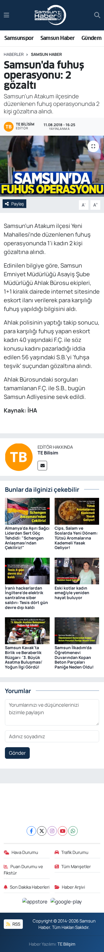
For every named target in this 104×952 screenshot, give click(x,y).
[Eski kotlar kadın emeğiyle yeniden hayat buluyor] (77, 570)
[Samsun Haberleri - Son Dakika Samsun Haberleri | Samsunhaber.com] (50, 15)
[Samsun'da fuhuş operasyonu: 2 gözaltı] (52, 166)
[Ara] (97, 15)
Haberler (14, 54)
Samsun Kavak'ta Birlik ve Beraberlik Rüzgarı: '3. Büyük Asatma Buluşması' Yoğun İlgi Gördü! (23, 657)
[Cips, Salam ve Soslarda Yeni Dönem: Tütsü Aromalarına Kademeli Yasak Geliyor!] (77, 510)
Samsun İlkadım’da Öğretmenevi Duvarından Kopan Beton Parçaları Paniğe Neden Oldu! (74, 657)
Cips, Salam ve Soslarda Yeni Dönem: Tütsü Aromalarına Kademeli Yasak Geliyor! (76, 537)
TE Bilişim (66, 944)
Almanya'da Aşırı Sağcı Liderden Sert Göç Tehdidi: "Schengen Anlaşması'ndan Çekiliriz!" (27, 537)
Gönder (17, 753)
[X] (42, 831)
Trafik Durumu (74, 852)
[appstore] (35, 902)
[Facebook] (31, 831)
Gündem (91, 38)
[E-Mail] (42, 465)
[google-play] (66, 902)
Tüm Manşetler (76, 866)
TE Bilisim (48, 453)
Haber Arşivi (73, 887)
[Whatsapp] (73, 831)
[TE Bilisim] (19, 456)
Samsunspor (19, 38)
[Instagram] (52, 831)
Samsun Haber (57, 38)
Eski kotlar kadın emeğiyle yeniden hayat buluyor (72, 593)
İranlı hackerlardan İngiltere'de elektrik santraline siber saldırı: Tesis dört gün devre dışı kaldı (26, 597)
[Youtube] (62, 831)
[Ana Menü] (6, 15)
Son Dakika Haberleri (29, 887)
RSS (16, 924)
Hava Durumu (25, 852)
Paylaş (17, 204)
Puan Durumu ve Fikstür (23, 869)
